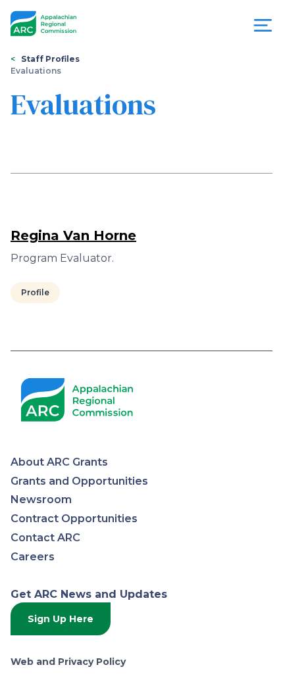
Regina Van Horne (73, 235)
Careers (33, 556)
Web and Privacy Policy (68, 662)
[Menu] (263, 29)
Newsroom (41, 499)
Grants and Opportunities (79, 481)
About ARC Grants (59, 462)
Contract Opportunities (74, 518)
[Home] (43, 24)
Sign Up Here (60, 619)
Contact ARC (45, 537)
